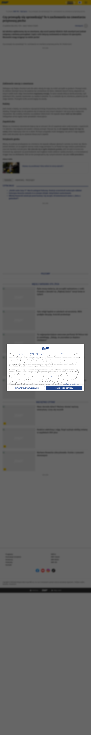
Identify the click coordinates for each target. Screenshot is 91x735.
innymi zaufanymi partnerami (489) (51, 354)
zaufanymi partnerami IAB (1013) (26, 354)
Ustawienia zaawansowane (27, 388)
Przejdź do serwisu (64, 388)
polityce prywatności (51, 376)
